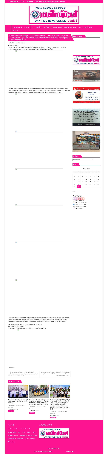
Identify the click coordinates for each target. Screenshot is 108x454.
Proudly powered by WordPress (43, 451)
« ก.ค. (74, 191)
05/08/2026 (11, 405)
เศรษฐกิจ (27, 438)
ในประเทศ (32, 438)
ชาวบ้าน (23, 432)
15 (98, 179)
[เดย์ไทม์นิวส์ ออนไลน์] (9, 27)
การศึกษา (10, 429)
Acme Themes (70, 451)
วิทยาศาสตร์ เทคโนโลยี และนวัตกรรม (28, 435)
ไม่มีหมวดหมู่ (11, 367)
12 (86, 179)
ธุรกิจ (33, 432)
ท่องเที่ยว (29, 432)
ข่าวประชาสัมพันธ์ (12, 432)
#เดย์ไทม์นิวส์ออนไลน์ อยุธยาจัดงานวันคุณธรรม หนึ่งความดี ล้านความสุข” (54, 1)
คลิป (19, 432)
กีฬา (30, 429)
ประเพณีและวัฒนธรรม (13, 435)
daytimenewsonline (20, 42)
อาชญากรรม (20, 438)
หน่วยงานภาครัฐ (12, 438)
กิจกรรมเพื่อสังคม (23, 429)
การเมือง (16, 429)
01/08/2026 (53, 411)
